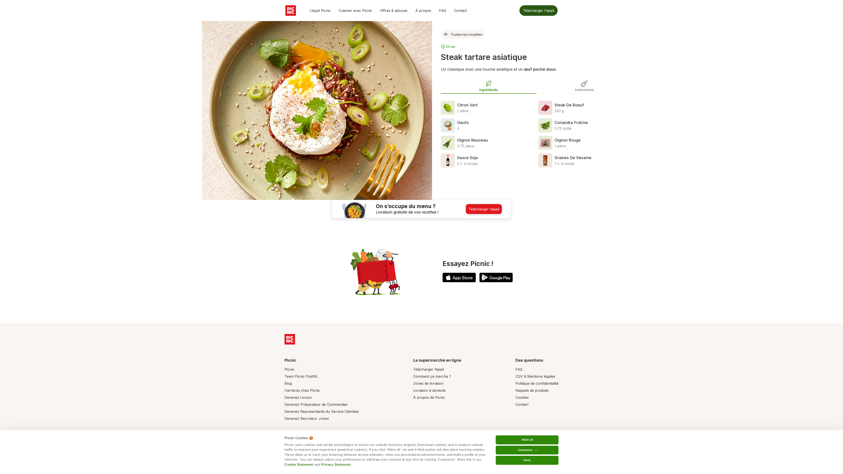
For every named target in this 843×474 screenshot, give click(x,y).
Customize (525, 450)
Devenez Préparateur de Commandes (316, 404)
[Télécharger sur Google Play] (496, 277)
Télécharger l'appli (538, 10)
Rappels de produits (532, 390)
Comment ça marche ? (432, 376)
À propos (423, 10)
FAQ (442, 10)
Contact (460, 10)
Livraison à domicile (429, 390)
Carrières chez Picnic (302, 390)
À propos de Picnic (429, 397)
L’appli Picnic (320, 10)
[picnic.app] (290, 10)
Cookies (522, 397)
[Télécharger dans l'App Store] (459, 277)
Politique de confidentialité (536, 383)
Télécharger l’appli (428, 369)
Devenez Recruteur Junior (307, 418)
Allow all (527, 439)
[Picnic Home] (290, 339)
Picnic (289, 369)
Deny (527, 460)
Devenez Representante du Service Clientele (322, 411)
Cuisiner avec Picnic (355, 10)
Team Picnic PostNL (301, 376)
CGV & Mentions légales (535, 376)
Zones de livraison (428, 383)
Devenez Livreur (298, 397)
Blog (288, 383)
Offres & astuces (393, 10)
